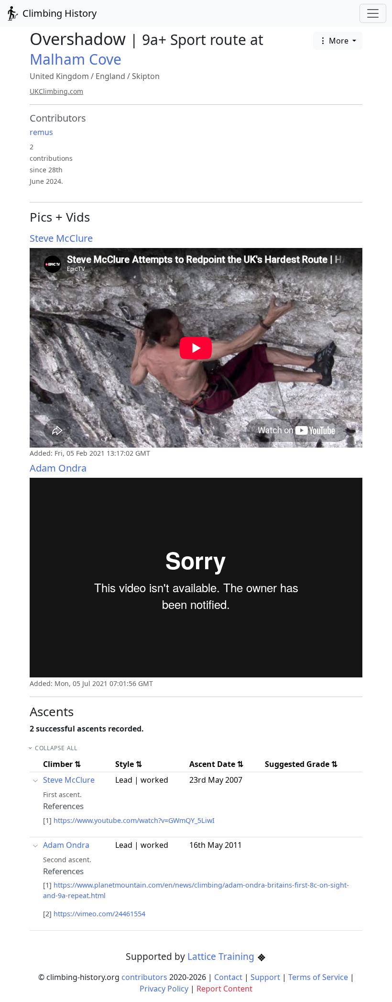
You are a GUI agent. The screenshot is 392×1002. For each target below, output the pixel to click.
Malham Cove (75, 59)
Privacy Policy (164, 988)
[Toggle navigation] (372, 13)
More (338, 40)
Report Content (224, 988)
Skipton (146, 76)
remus (41, 132)
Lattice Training (222, 956)
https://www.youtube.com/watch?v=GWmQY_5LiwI (134, 820)
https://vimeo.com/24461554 (99, 913)
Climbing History (58, 13)
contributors (144, 977)
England (110, 76)
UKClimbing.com (56, 91)
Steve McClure (61, 238)
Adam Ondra (58, 468)
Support (265, 977)
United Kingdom (59, 76)
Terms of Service (318, 977)
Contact (228, 977)
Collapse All (56, 748)
